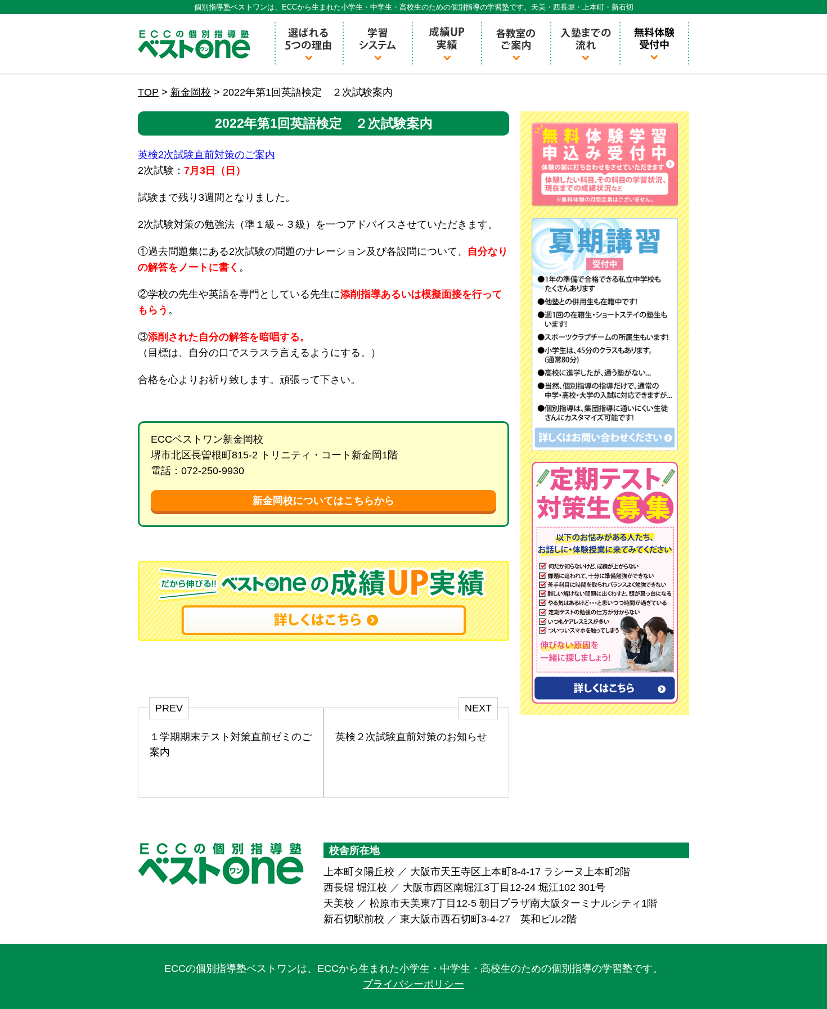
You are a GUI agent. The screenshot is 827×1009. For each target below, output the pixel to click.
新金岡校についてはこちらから (323, 500)
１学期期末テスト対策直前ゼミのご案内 (231, 744)
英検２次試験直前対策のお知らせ (411, 736)
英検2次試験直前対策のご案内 (206, 154)
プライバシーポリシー (413, 984)
